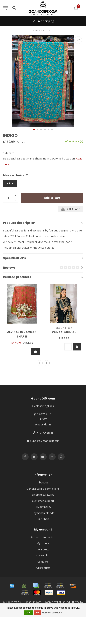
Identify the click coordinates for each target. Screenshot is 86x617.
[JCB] (25, 593)
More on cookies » (52, 612)
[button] (34, 129)
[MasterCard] (37, 593)
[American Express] (12, 586)
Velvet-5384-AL (64, 332)
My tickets (43, 549)
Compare (43, 561)
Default (10, 183)
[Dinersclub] (60, 586)
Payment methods (43, 513)
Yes (28, 612)
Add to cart (52, 198)
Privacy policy (43, 507)
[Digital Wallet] (48, 586)
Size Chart (43, 519)
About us (43, 482)
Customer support (43, 501)
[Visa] (61, 593)
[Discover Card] (72, 586)
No (37, 612)
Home (36, 30)
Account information (43, 537)
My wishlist (43, 555)
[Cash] (24, 586)
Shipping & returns (43, 494)
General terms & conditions (43, 488)
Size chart (73, 208)
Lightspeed (63, 601)
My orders (43, 543)
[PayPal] (49, 593)
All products (43, 568)
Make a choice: (15, 175)
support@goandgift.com (44, 441)
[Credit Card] (36, 586)
